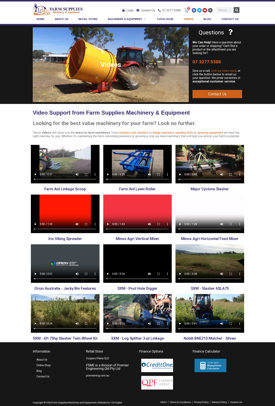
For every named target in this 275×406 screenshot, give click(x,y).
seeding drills (184, 132)
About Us (41, 359)
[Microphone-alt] (210, 10)
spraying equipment (210, 132)
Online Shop (43, 365)
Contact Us (42, 376)
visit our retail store (223, 71)
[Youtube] (205, 10)
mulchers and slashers (133, 132)
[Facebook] (194, 10)
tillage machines (163, 132)
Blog (39, 370)
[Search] (236, 10)
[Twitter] (199, 10)
